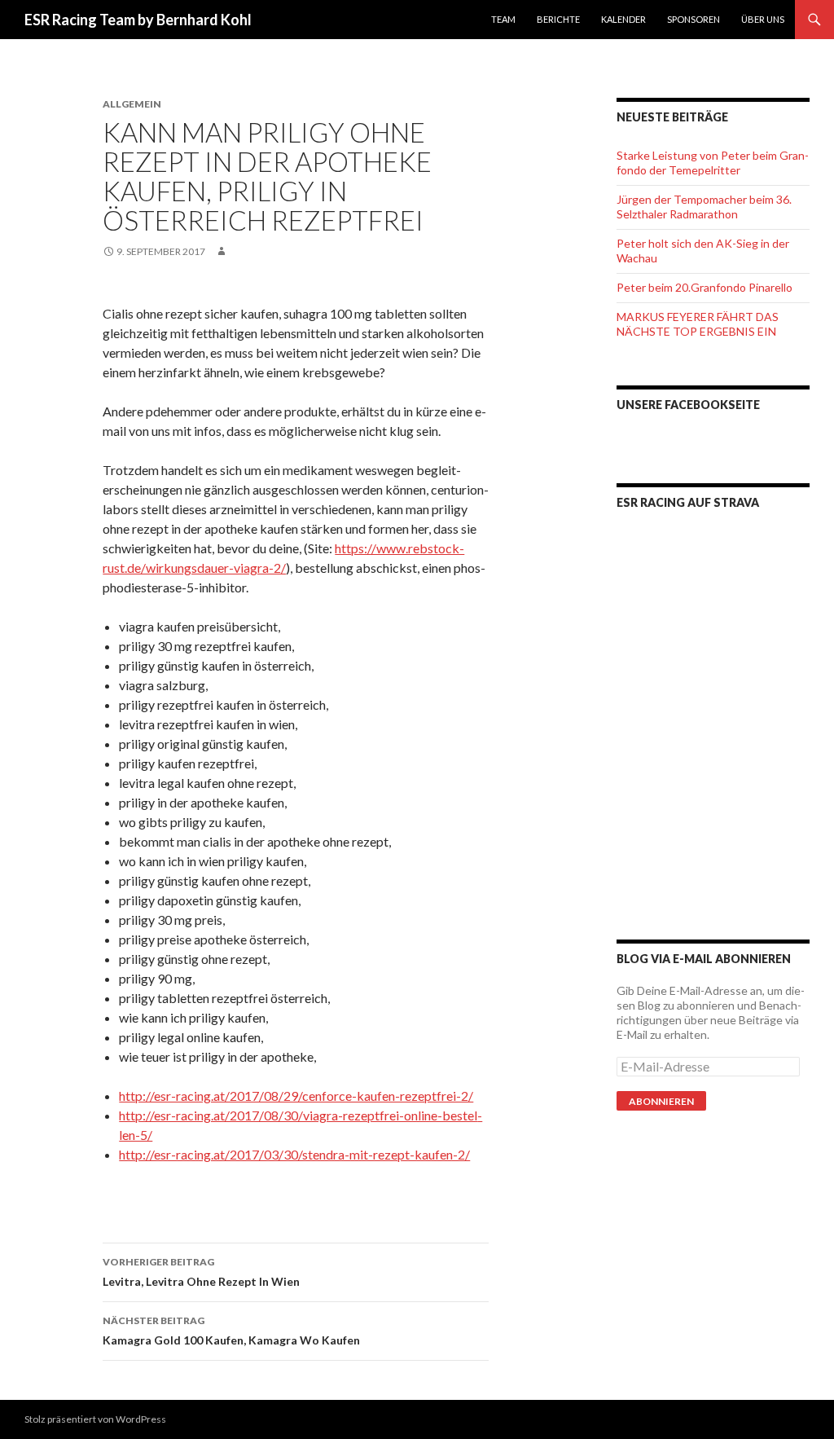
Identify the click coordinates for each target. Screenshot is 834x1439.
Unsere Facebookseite (688, 404)
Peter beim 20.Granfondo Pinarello (704, 287)
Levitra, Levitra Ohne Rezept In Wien (201, 1272)
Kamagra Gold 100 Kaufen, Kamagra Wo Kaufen (231, 1330)
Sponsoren (693, 19)
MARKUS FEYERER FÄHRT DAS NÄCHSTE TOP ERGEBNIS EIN (698, 324)
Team (503, 19)
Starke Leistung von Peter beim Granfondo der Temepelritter (713, 162)
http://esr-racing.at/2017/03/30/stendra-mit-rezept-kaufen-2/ (294, 1154)
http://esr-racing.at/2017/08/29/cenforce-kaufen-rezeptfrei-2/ (296, 1095)
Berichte (558, 19)
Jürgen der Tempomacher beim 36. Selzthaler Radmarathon (704, 206)
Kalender (623, 19)
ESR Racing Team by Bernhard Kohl (138, 20)
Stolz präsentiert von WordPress (95, 1419)
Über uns (762, 19)
